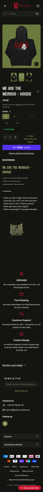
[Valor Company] (21, 6)
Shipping (19, 104)
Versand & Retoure (21, 475)
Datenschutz (14, 471)
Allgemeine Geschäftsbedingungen (21, 480)
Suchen (6, 467)
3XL (17, 123)
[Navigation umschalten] (5, 6)
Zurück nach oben (12, 365)
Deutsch (8, 436)
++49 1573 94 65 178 (15, 405)
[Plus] (15, 137)
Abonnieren (21, 390)
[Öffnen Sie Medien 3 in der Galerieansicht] (29, 77)
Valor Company (14, 485)
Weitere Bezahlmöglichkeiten (21, 153)
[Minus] (5, 137)
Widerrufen (35, 467)
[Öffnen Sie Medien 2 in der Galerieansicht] (21, 77)
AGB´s (14, 467)
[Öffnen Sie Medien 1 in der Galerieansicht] (14, 77)
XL (32, 116)
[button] (21, 13)
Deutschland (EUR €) (13, 444)
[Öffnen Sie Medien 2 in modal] (21, 46)
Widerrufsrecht (27, 471)
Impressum (24, 467)
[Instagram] (5, 423)
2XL (7, 123)
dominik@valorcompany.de (18, 410)
